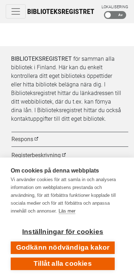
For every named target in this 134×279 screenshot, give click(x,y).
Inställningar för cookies (62, 231)
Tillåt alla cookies (63, 263)
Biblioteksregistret (60, 11)
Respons (22, 139)
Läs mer (67, 211)
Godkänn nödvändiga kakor (63, 247)
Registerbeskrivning (36, 155)
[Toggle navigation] (16, 11)
